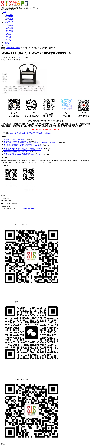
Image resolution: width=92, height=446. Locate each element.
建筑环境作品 (9, 28)
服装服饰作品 (9, 30)
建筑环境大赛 (9, 18)
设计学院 (5, 33)
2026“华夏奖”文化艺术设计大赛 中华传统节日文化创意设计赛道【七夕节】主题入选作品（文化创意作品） (30, 142)
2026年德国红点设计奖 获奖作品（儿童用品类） (15, 151)
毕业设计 (8, 34)
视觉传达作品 (9, 27)
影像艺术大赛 (9, 21)
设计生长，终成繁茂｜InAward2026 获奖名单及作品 (16, 153)
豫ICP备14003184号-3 (28, 208)
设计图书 (8, 40)
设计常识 (8, 39)
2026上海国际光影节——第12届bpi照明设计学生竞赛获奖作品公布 (20, 144)
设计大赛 (5, 13)
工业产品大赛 (9, 15)
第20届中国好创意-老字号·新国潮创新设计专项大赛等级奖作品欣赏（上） (22, 154)
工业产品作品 (9, 25)
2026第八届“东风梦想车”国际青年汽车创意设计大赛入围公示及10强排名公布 (22, 148)
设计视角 (8, 37)
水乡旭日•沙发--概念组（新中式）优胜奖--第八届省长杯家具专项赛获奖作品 (30, 133)
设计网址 (5, 45)
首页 (4, 12)
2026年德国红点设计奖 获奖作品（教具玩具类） (15, 141)
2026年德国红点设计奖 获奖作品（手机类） (14, 139)
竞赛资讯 (5, 22)
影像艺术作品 (9, 31)
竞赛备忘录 (6, 43)
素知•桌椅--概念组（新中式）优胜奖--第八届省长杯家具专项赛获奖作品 (29, 132)
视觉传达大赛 (9, 16)
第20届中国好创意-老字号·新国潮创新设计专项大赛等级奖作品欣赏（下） (22, 150)
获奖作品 (5, 24)
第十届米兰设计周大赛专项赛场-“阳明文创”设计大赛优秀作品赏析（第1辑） (22, 145)
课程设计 (8, 36)
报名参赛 (5, 42)
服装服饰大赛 (9, 19)
